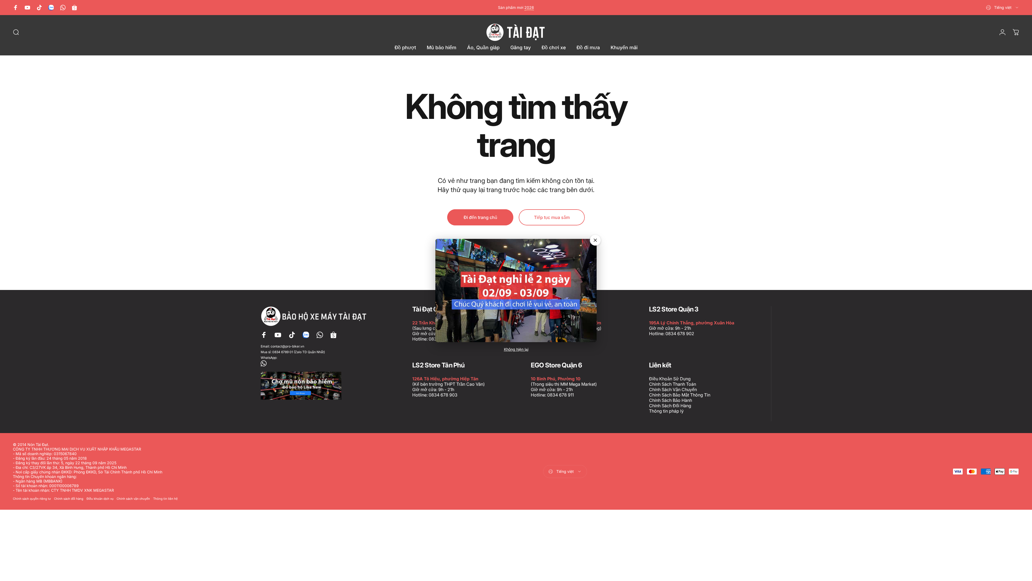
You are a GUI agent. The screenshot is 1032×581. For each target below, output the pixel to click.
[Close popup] (595, 240)
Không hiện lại (516, 349)
